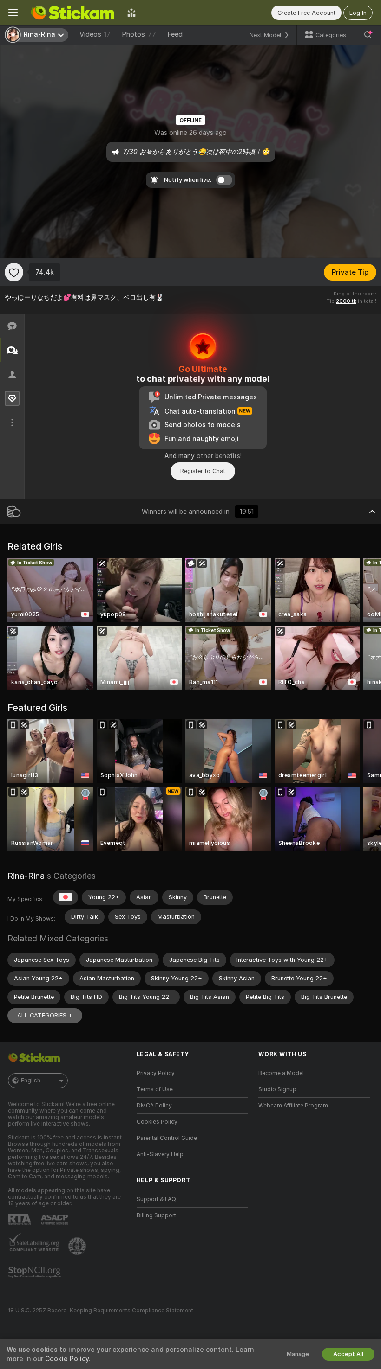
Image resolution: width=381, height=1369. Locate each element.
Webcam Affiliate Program (293, 1105)
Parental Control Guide (167, 1138)
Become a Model (281, 1073)
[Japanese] (65, 897)
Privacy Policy (156, 1073)
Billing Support (156, 1215)
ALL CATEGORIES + (44, 1015)
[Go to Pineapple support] (78, 1246)
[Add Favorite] (14, 272)
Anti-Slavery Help (160, 1154)
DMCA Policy (154, 1105)
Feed (175, 34)
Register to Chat (202, 470)
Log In (358, 12)
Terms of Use (155, 1089)
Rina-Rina (26, 876)
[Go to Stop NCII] (35, 1272)
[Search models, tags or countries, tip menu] (368, 35)
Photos (139, 34)
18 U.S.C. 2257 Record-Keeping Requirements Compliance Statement (100, 1310)
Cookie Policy (67, 1359)
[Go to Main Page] (72, 12)
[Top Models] (131, 12)
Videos (95, 34)
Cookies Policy (157, 1122)
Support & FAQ (156, 1199)
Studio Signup (277, 1089)
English (30, 1080)
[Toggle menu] (13, 12)
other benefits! (219, 456)
